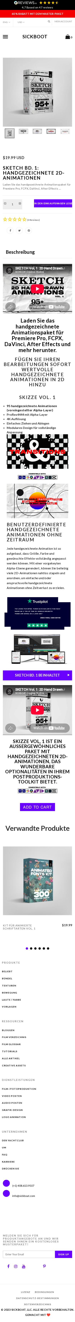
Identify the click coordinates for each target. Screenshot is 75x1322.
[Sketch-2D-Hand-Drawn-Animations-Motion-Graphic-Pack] (37, 92)
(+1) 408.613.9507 (23, 1185)
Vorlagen (9, 1006)
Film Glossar (11, 1044)
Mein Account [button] (63, 21)
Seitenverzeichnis (37, 1304)
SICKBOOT (35, 36)
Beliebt (7, 971)
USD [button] (20, 22)
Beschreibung (20, 252)
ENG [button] (5, 22)
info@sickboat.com (23, 1195)
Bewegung (9, 992)
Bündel (7, 978)
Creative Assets (14, 1065)
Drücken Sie (10, 1168)
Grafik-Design (12, 1110)
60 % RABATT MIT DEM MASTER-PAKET (37, 13)
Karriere (8, 1161)
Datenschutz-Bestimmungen (37, 1298)
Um (4, 1147)
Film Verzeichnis (14, 1037)
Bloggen (8, 1030)
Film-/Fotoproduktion (19, 1088)
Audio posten (12, 1102)
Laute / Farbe (11, 999)
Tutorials (9, 1051)
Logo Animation (14, 1117)
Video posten (12, 1096)
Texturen (9, 985)
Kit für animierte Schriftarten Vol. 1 (19, 927)
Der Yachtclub (13, 1140)
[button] (49, 21)
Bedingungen (44, 1292)
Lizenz (25, 1292)
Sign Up (63, 1254)
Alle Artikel (11, 1058)
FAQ (4, 1154)
